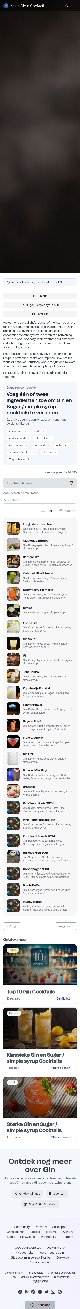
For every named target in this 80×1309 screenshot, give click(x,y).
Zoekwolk (62, 1257)
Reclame (51, 1232)
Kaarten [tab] (69, 511)
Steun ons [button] (43, 1305)
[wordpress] (33, 1291)
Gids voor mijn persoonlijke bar (31, 1257)
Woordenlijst (49, 1237)
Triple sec (49, 452)
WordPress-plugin (51, 1252)
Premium (41, 1227)
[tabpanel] (40, 715)
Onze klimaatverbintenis (35, 1277)
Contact (67, 1237)
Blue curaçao (18, 445)
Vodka (39, 431)
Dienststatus (61, 1277)
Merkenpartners (13, 1273)
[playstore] (26, 1291)
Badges (34, 1232)
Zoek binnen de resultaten (20, 493)
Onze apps (59, 1227)
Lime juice (43, 438)
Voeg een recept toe (27, 1247)
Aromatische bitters (22, 452)
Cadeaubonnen (40, 1262)
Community (22, 1227)
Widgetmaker (25, 1252)
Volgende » (65, 926)
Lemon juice (18, 431)
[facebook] (40, 1291)
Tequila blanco (19, 459)
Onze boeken (15, 1232)
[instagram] (53, 1291)
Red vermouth (19, 438)
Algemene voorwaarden (62, 1273)
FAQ (13, 1277)
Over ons (67, 1232)
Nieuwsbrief (28, 1237)
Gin (62, 282)
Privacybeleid (35, 1273)
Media (11, 1237)
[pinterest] (59, 1291)
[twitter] (46, 1291)
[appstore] (20, 1291)
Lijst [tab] (49, 511)
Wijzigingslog (40, 1281)
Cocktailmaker (56, 1247)
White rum (63, 445)
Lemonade (41, 445)
